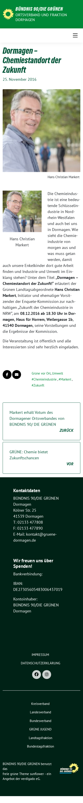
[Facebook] (36, 674)
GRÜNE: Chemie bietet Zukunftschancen (41, 457)
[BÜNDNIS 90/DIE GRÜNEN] (8, 13)
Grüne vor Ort (41, 373)
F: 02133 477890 (28, 528)
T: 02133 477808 (28, 522)
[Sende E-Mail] (16, 374)
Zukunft (38, 385)
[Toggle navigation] (75, 35)
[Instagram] (46, 674)
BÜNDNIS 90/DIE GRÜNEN (39, 9)
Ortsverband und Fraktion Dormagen (41, 17)
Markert (65, 379)
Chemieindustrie (45, 379)
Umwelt (57, 373)
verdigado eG (30, 779)
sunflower (37, 774)
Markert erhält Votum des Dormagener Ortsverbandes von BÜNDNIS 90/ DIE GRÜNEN (41, 421)
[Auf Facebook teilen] (7, 374)
